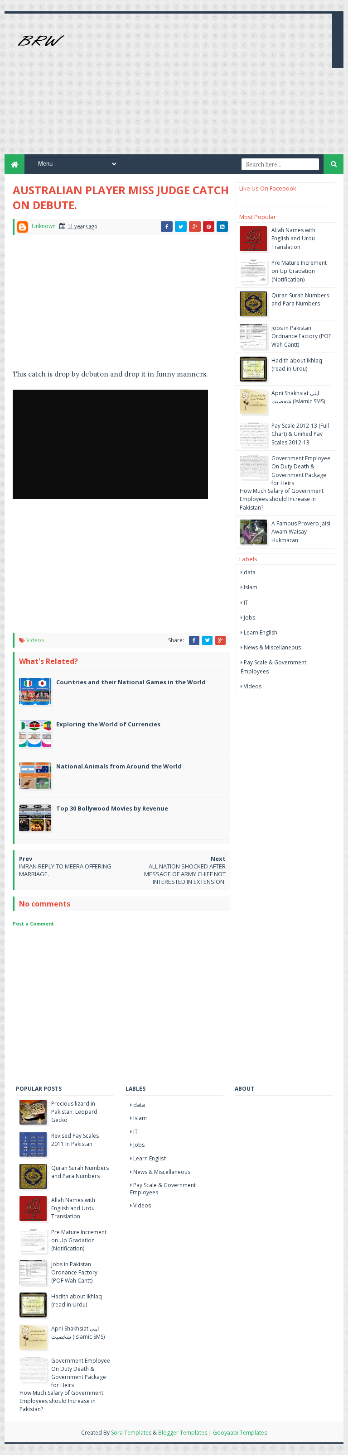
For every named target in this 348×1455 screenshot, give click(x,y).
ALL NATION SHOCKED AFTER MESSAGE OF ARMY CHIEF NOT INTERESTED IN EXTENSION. (185, 874)
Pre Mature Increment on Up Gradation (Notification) (299, 271)
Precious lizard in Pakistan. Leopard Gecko (74, 1112)
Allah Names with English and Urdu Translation (293, 238)
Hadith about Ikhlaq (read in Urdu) (296, 364)
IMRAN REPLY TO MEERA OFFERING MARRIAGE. (65, 870)
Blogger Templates (182, 1432)
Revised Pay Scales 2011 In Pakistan (75, 1140)
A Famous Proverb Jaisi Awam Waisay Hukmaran (300, 532)
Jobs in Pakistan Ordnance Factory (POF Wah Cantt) (301, 336)
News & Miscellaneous (272, 647)
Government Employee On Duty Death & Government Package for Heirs (300, 470)
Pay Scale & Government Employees (163, 1188)
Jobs (249, 617)
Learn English (260, 632)
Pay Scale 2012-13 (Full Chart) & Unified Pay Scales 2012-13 (300, 434)
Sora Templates (131, 1432)
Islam (250, 587)
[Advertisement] (219, 91)
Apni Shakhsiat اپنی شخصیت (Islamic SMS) (298, 397)
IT (246, 602)
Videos (35, 640)
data (250, 572)
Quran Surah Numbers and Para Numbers (300, 299)
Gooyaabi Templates (240, 1432)
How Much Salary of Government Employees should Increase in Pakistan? (282, 499)
